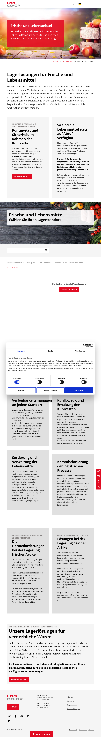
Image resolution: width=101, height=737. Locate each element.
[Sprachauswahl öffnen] (79, 4)
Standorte (70, 701)
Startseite (56, 61)
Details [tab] (50, 351)
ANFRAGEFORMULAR (21, 176)
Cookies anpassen (69, 290)
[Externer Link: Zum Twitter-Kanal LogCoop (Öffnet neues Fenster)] (9, 716)
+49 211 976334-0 (43, 703)
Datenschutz (73, 730)
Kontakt (13, 707)
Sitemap (91, 730)
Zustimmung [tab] (21, 351)
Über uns (70, 697)
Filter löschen (12, 267)
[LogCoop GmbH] (15, 697)
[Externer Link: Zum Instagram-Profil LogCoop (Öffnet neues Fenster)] (28, 716)
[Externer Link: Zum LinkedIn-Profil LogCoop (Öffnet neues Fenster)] (9, 721)
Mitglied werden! (42, 734)
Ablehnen (21, 390)
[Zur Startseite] (13, 4)
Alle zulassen (79, 390)
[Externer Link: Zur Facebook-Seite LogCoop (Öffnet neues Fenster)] (15, 716)
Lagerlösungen (67, 61)
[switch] (39, 382)
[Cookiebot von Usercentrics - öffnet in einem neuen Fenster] (84, 345)
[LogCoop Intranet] (72, 4)
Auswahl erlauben (50, 390)
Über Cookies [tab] (80, 351)
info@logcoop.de (42, 707)
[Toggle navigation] (92, 4)
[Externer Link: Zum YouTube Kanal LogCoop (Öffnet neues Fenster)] (22, 716)
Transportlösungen (73, 709)
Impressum (83, 730)
